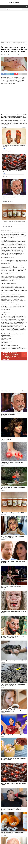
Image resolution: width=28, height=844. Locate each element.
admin (10, 54)
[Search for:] (14, 9)
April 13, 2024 (4, 54)
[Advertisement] (14, 27)
